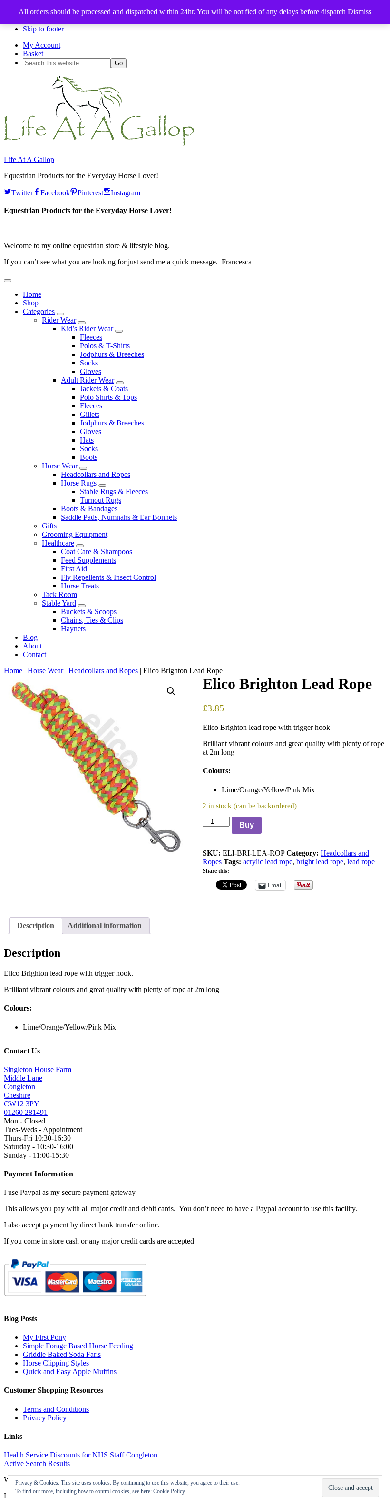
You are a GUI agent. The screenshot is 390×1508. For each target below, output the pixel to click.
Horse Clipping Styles (56, 1363)
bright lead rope (319, 862)
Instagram (125, 191)
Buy (246, 825)
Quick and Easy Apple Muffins (70, 1371)
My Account (41, 45)
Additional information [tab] (105, 925)
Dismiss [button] (359, 12)
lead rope (361, 862)
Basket (33, 54)
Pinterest (90, 191)
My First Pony (44, 1337)
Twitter (22, 191)
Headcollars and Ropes (103, 671)
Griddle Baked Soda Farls (62, 1354)
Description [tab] (35, 925)
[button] (7, 280)
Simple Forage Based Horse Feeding (78, 1346)
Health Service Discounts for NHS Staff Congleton (80, 1455)
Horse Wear (45, 671)
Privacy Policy (45, 1418)
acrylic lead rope (267, 862)
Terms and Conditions (56, 1409)
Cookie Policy (169, 1491)
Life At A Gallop (29, 159)
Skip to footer (43, 29)
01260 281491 (26, 1112)
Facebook (55, 191)
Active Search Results (37, 1463)
